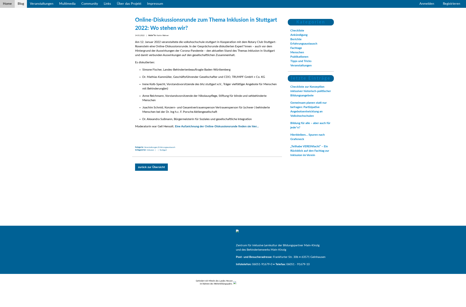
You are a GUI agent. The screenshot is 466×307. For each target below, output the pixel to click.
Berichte (296, 39)
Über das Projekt (129, 3)
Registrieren (451, 3)
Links (107, 3)
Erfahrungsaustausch (303, 43)
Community (89, 3)
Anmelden (426, 3)
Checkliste (297, 30)
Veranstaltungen (41, 3)
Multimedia (67, 3)
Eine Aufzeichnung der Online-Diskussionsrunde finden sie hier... (217, 126)
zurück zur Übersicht (151, 167)
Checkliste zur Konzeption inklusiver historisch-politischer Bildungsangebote (310, 91)
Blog (21, 3)
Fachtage (296, 48)
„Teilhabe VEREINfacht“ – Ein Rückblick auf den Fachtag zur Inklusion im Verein (309, 151)
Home (7, 3)
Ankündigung (298, 34)
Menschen (297, 52)
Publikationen (299, 56)
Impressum (155, 3)
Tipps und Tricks (300, 61)
